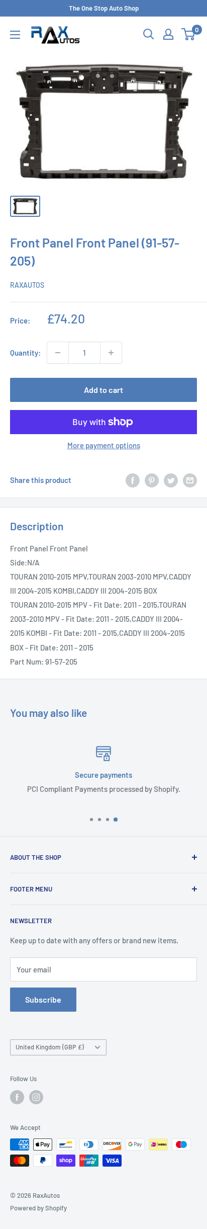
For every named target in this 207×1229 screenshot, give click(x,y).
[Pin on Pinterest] (152, 479)
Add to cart (103, 389)
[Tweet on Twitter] (171, 479)
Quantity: (25, 352)
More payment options (103, 445)
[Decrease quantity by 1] (57, 352)
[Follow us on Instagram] (36, 1097)
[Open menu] (15, 35)
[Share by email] (190, 479)
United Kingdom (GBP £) (50, 1047)
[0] (188, 34)
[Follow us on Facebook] (17, 1097)
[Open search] (148, 34)
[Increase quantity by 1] (111, 352)
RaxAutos (27, 285)
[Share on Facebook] (133, 479)
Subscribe (43, 999)
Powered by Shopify (38, 1208)
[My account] (168, 34)
